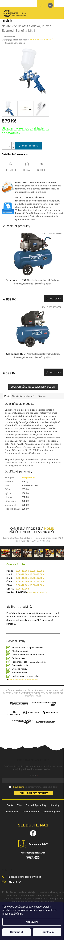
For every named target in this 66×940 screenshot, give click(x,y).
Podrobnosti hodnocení (41, 39)
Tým (19, 805)
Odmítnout (16, 932)
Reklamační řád (31, 811)
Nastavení (32, 921)
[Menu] (50, 6)
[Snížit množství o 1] (13, 147)
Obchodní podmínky (36, 805)
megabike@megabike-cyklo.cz (24, 876)
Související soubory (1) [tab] (23, 396)
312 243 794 (14, 881)
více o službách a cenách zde (22, 679)
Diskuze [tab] (42, 396)
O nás (10, 805)
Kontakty (54, 805)
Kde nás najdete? (38, 844)
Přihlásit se (28, 792)
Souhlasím (47, 932)
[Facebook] (33, 833)
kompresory (28, 477)
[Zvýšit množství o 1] (13, 144)
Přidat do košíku (30, 145)
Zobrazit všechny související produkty (33, 386)
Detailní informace (13, 154)
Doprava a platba (51, 811)
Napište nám (12, 811)
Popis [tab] (7, 396)
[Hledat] (42, 6)
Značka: (15, 43)
